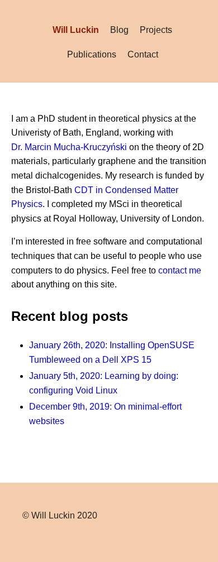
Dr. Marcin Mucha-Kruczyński (69, 147)
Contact (142, 54)
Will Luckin (76, 30)
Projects (156, 30)
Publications (91, 54)
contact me (179, 270)
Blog (119, 30)
